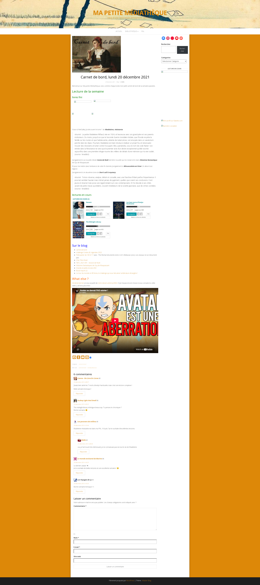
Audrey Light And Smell (86, 400)
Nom (76, 538)
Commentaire (80, 506)
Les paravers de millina (86, 421)
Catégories (165, 57)
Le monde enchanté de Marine (89, 459)
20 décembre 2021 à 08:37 (81, 382)
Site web (77, 556)
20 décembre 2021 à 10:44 (81, 425)
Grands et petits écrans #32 (86, 268)
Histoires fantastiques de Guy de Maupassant (92, 265)
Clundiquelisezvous (92, 367)
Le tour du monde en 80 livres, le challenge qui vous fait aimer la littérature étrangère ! (107, 273)
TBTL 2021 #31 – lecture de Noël (88, 263)
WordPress (130, 580)
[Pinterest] (172, 38)
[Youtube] (176, 38)
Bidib (122, 82)
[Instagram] (168, 38)
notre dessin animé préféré (108, 283)
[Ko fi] (181, 38)
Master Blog (146, 580)
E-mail (77, 547)
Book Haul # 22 (81, 270)
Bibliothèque (131, 31)
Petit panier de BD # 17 (84, 255)
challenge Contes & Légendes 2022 (89, 252)
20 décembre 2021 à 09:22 (81, 404)
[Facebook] (163, 38)
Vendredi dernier (78, 283)
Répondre (79, 393)
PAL (142, 31)
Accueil (119, 31)
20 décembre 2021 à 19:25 (81, 483)
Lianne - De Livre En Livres (87, 378)
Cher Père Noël (81, 260)
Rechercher (165, 44)
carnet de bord (81, 250)
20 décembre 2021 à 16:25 (81, 462)
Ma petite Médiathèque (130, 13)
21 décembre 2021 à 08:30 (85, 444)
